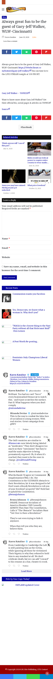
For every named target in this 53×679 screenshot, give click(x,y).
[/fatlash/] (26, 622)
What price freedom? (36, 185)
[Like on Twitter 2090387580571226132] (19, 429)
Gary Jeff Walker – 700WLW (15, 93)
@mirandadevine (17, 408)
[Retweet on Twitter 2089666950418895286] (14, 565)
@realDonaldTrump (26, 460)
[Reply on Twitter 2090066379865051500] (10, 464)
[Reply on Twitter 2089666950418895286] (10, 565)
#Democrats (14, 443)
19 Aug (46, 437)
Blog (4, 17)
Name (6, 238)
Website (6, 257)
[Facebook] (6, 52)
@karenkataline (35, 391)
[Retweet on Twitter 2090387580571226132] (14, 429)
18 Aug (46, 472)
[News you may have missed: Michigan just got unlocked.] (14, 176)
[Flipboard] (46, 52)
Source (5, 109)
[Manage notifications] (47, 674)
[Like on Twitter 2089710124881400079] (19, 534)
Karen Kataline (10, 37)
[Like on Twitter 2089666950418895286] (19, 565)
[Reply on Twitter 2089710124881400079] (10, 534)
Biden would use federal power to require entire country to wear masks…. (38, 160)
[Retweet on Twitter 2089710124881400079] (14, 534)
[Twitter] (16, 52)
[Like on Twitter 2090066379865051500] (19, 464)
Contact (44, 669)
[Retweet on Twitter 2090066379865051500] (14, 464)
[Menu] (3, 10)
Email (6, 248)
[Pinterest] (36, 52)
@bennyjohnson (16, 494)
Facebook (27, 127)
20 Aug (46, 391)
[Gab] (26, 52)
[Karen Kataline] (16, 9)
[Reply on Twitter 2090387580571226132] (10, 429)
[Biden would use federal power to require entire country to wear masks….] (39, 149)
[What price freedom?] (39, 176)
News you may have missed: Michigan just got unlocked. (14, 187)
